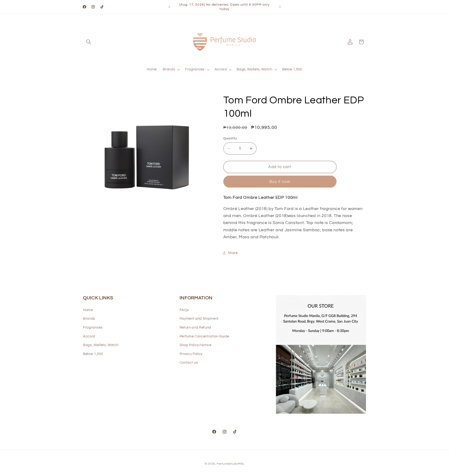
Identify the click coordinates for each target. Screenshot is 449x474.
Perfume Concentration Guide (204, 336)
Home (88, 310)
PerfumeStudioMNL (230, 463)
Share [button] (233, 253)
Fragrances (93, 327)
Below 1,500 (93, 354)
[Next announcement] (280, 7)
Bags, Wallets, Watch (100, 345)
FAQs (184, 310)
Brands (89, 319)
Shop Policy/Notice (195, 345)
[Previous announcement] (169, 7)
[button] (88, 41)
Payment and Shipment (199, 319)
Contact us (189, 363)
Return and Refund (195, 327)
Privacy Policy (191, 354)
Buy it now (279, 182)
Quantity (230, 138)
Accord (89, 336)
